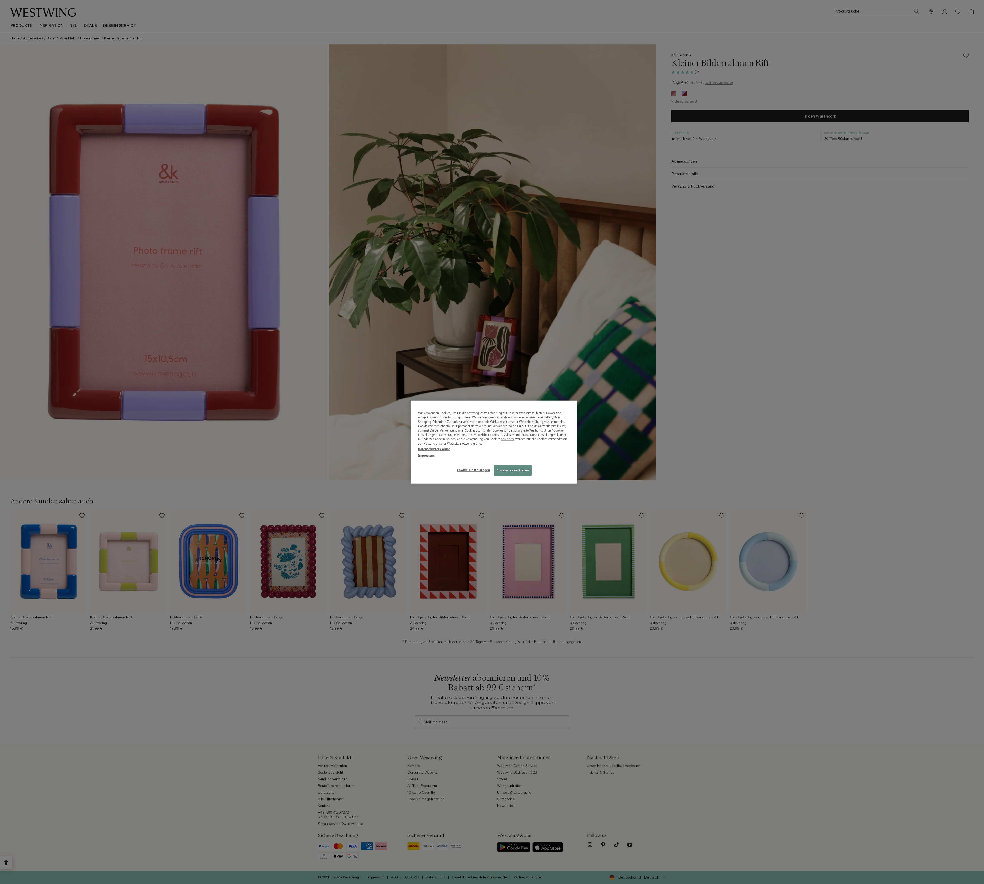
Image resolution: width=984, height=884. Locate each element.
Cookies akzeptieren (513, 470)
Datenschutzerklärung (434, 449)
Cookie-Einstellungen (473, 470)
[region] (494, 442)
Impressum (426, 455)
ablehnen (507, 439)
